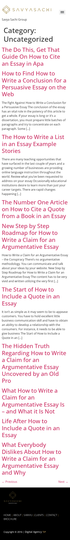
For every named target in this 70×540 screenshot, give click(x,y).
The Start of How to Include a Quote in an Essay (31, 296)
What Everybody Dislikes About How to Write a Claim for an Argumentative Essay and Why (31, 458)
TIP (44, 532)
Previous (9, 482)
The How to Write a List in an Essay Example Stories (33, 144)
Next (63, 482)
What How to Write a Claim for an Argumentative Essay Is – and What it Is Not (33, 401)
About (17, 515)
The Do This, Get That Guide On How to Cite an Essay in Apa (31, 56)
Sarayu (28, 515)
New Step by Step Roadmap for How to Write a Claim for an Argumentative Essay (30, 236)
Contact (51, 515)
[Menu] (62, 12)
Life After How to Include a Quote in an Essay (31, 428)
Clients (39, 515)
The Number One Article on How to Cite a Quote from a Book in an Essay (35, 209)
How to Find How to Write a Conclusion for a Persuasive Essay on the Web (34, 83)
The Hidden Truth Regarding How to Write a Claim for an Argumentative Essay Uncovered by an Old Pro (34, 363)
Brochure (10, 519)
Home (7, 515)
